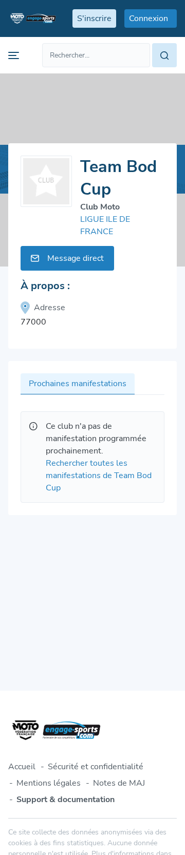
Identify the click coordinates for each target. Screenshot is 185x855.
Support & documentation (65, 799)
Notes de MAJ (119, 783)
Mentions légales (48, 783)
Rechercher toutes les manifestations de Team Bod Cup (99, 475)
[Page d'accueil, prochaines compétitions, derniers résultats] (32, 18)
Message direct (75, 258)
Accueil (21, 766)
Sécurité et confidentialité (95, 766)
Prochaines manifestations (77, 383)
